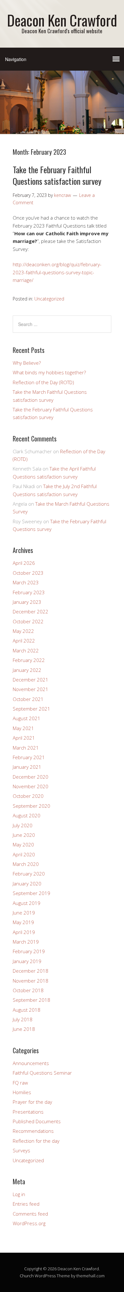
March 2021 (26, 747)
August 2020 (26, 815)
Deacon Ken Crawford (62, 20)
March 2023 (26, 582)
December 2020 (30, 777)
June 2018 (24, 1029)
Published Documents (37, 1121)
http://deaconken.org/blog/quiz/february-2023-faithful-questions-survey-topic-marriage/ (57, 272)
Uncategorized (49, 299)
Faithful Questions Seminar (42, 1073)
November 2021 (30, 689)
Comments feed (30, 1213)
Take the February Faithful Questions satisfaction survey (57, 175)
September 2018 (31, 1000)
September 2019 (31, 893)
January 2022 (27, 670)
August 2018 (26, 1010)
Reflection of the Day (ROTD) (43, 382)
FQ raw (20, 1082)
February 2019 (29, 951)
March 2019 (26, 941)
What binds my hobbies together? (49, 372)
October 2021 (28, 699)
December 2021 (30, 679)
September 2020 (31, 806)
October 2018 (28, 990)
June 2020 (24, 835)
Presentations (28, 1112)
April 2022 (24, 640)
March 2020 (26, 864)
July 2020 (22, 825)
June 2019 (24, 912)
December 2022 (30, 611)
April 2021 (24, 738)
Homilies (22, 1092)
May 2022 (23, 631)
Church (27, 1276)
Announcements (31, 1063)
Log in (19, 1194)
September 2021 (31, 708)
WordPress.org (29, 1223)
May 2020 (23, 844)
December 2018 (30, 971)
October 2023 (28, 573)
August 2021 (26, 718)
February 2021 (29, 757)
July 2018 (22, 1019)
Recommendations (33, 1131)
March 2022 (26, 650)
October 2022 (28, 621)
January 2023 (27, 602)
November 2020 (30, 786)
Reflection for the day (36, 1141)
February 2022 (29, 660)
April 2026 (24, 563)
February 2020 (29, 873)
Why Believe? (27, 363)
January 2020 (27, 883)
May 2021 (23, 728)
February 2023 (29, 592)
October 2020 (28, 796)
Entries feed (26, 1204)
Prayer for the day (32, 1102)
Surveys (21, 1150)
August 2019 (26, 903)
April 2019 (24, 932)
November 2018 (30, 980)
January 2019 (27, 961)
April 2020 (24, 854)
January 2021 (27, 767)
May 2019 (23, 922)
